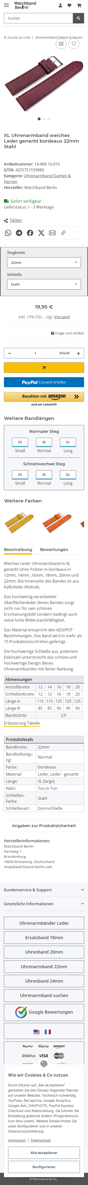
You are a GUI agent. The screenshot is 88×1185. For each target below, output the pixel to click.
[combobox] (44, 262)
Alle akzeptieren (44, 1153)
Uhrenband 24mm (44, 981)
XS (20, 442)
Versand (62, 317)
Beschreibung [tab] (18, 549)
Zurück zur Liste (18, 37)
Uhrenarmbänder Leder (44, 923)
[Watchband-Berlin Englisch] (37, 1032)
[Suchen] (78, 18)
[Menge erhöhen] (78, 353)
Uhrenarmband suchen (44, 995)
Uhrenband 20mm (44, 952)
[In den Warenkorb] (44, 367)
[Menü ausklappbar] (6, 3)
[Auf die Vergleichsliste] (61, 43)
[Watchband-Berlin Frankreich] (49, 1032)
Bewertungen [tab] (54, 549)
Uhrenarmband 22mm (44, 966)
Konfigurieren (44, 1167)
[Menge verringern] (9, 353)
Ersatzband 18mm (44, 937)
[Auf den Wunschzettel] (73, 43)
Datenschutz (41, 1140)
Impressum (17, 1140)
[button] (60, 5)
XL (68, 442)
